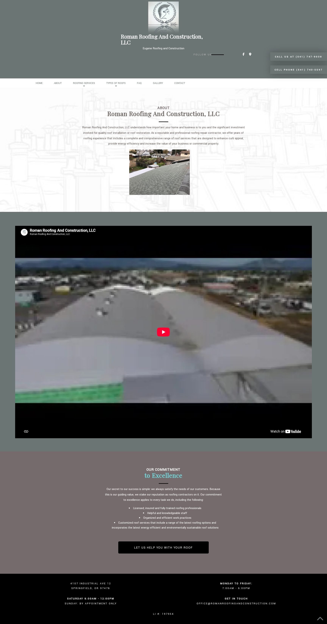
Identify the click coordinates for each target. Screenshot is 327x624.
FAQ (139, 83)
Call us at (298, 56)
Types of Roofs (116, 83)
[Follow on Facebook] (243, 55)
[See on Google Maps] (250, 55)
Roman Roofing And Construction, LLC (162, 39)
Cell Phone (299, 69)
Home (39, 83)
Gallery (158, 83)
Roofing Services (84, 83)
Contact (179, 83)
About (58, 83)
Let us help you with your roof (163, 547)
